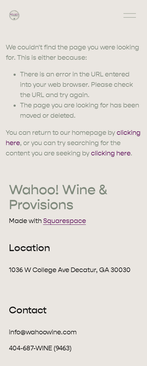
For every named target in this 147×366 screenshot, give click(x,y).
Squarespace (64, 221)
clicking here (111, 153)
